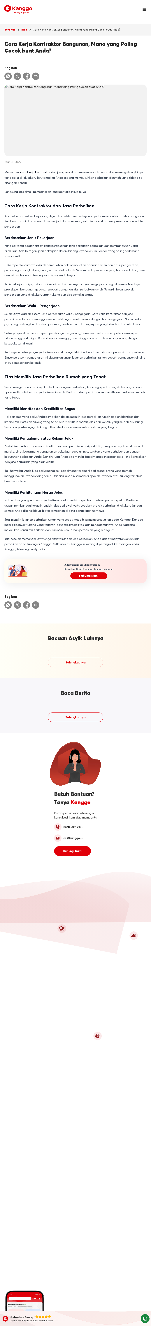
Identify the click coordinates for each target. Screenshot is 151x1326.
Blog (24, 29)
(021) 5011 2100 (73, 827)
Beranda (9, 29)
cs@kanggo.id (73, 838)
